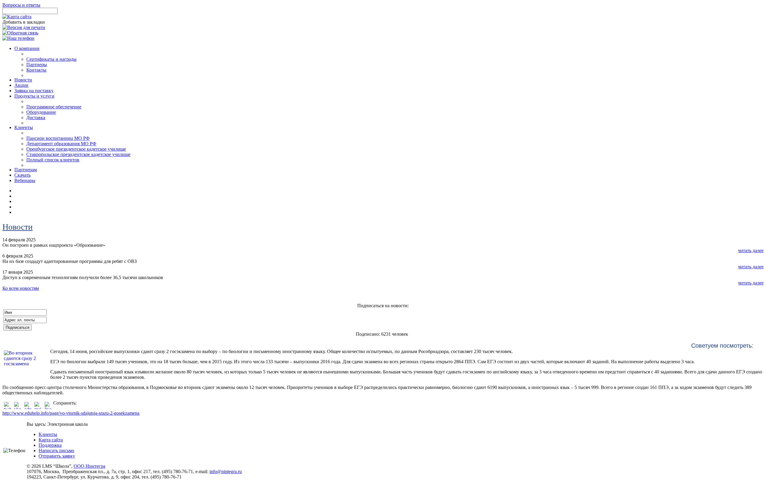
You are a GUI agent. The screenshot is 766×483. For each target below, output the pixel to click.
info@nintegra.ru (225, 471)
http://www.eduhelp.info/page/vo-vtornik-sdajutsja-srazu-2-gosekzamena (70, 413)
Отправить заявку (57, 455)
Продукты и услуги (34, 96)
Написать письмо (56, 450)
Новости (17, 226)
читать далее (751, 250)
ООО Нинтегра (89, 466)
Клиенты (48, 434)
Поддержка (50, 445)
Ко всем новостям (20, 288)
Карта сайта (51, 439)
